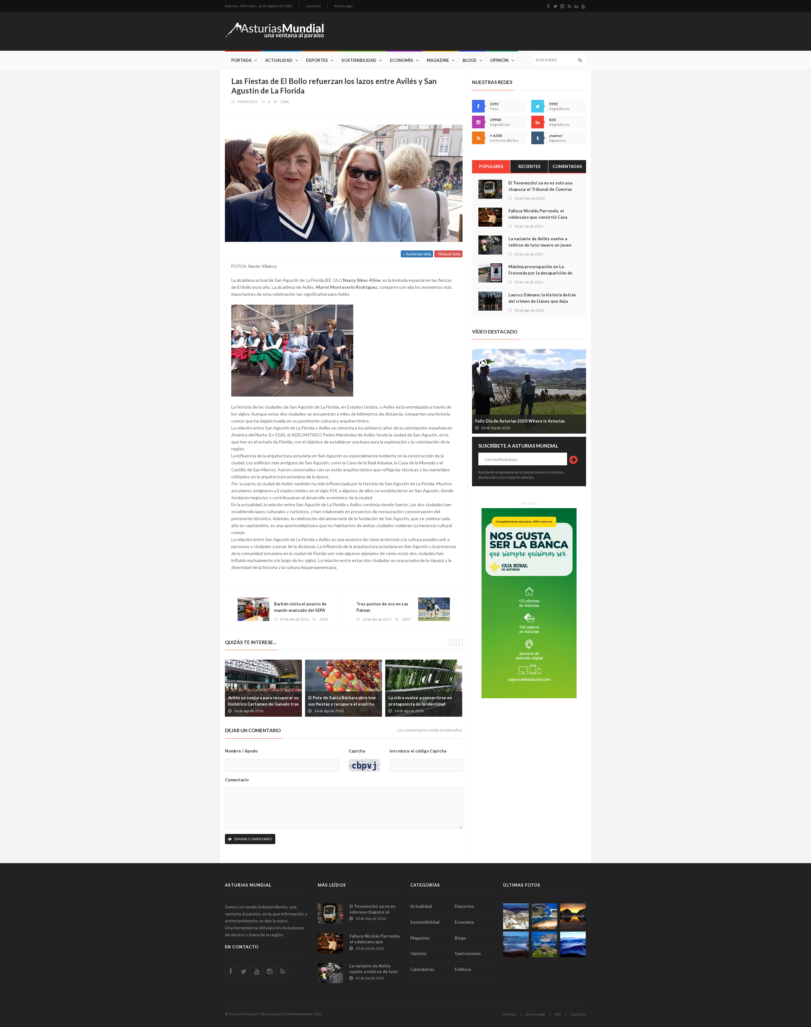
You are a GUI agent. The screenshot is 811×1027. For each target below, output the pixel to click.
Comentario (237, 779)
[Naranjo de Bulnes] (516, 916)
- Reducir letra (448, 253)
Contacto (313, 6)
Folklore (463, 969)
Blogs (469, 60)
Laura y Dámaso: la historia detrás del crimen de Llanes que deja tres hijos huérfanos (542, 301)
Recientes (529, 166)
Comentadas (567, 166)
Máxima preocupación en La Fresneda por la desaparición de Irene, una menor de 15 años (540, 273)
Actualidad (278, 60)
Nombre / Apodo (241, 750)
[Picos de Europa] (573, 944)
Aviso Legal (343, 6)
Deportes (317, 60)
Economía (401, 60)
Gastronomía (468, 953)
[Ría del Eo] (544, 944)
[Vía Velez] (516, 944)
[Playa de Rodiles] (544, 916)
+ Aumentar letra (417, 253)
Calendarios (422, 969)
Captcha (356, 750)
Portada (241, 60)
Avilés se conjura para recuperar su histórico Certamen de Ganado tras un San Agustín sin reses (263, 704)
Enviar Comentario (253, 839)
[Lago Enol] (573, 916)
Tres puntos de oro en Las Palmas (382, 607)
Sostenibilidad (359, 60)
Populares (491, 166)
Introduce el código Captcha (418, 750)
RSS (558, 1014)
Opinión (499, 60)
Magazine (438, 60)
